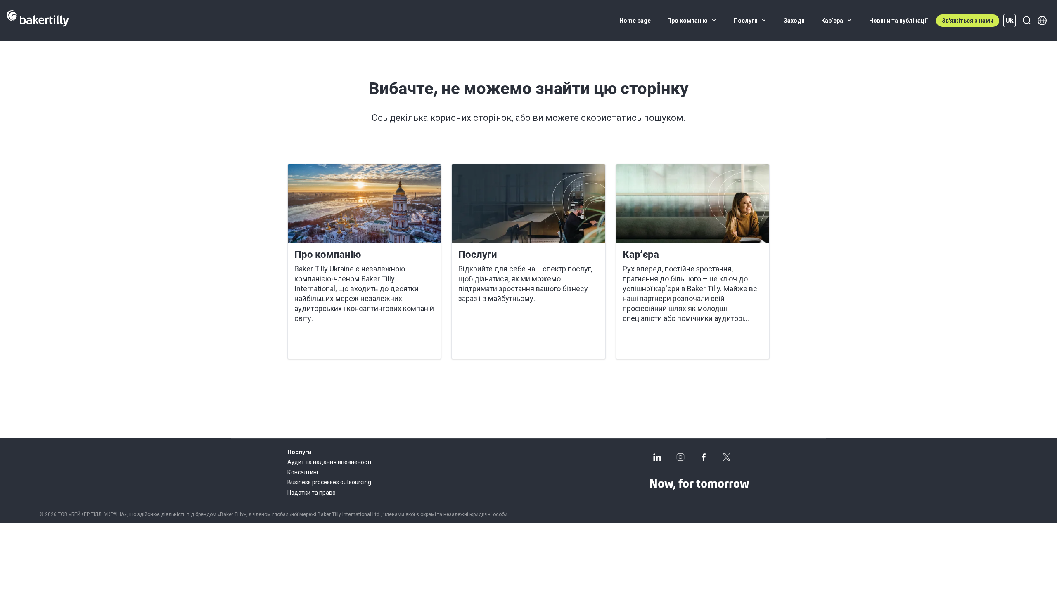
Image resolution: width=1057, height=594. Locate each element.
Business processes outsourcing (329, 482)
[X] (726, 457)
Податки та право (311, 492)
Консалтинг (303, 472)
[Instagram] (680, 457)
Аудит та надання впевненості (329, 462)
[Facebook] (703, 457)
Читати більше (324, 342)
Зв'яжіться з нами (967, 20)
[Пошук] (1026, 20)
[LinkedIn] (657, 457)
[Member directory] (1042, 21)
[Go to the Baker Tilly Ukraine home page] (38, 20)
